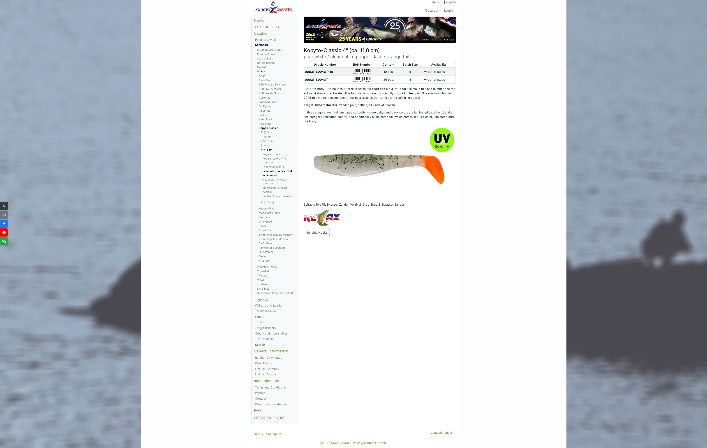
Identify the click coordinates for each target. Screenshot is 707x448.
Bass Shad (265, 80)
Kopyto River (267, 208)
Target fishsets (265, 328)
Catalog (260, 33)
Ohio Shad (265, 221)
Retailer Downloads (268, 357)
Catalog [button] (431, 10)
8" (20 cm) (267, 202)
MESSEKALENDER (270, 418)
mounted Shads (267, 266)
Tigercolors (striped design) (275, 189)
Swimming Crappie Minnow (276, 234)
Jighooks (261, 300)
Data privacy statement (271, 404)
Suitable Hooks (316, 232)
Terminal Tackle (266, 311)
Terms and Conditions (270, 387)
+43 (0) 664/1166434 (335, 443)
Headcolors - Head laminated (274, 181)
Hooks (259, 316)
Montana (264, 217)
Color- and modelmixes (271, 333)
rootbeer (262, 284)
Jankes (263, 115)
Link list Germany (267, 369)
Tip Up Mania (264, 339)
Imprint (260, 393)
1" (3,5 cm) (267, 132)
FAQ (257, 410)
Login (448, 10)
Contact (260, 398)
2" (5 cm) (266, 136)
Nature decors (266, 62)
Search (260, 344)
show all (265, 39)
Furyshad (264, 110)
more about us (266, 381)
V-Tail (260, 279)
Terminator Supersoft (272, 247)
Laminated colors (273, 166)
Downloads (263, 363)
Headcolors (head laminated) (275, 293)
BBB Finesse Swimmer (272, 84)
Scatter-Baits (265, 58)
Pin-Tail (261, 67)
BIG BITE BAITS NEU (270, 49)
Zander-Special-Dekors (277, 196)
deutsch (437, 2)
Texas (262, 256)
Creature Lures (266, 54)
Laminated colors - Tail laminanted (277, 173)
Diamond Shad (268, 102)
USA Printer (266, 251)
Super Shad (266, 230)
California (264, 97)
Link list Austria (265, 374)
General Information (271, 351)
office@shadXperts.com (369, 443)
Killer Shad (265, 119)
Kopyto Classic (268, 128)
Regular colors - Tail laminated (275, 160)
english (451, 2)
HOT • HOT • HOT (268, 27)
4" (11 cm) (267, 149)
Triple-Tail (263, 271)
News (259, 20)
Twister (261, 275)
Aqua (262, 75)
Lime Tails (263, 288)
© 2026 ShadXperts (268, 434)
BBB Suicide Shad (270, 93)
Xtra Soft (264, 260)
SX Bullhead (266, 243)
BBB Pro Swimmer (270, 88)
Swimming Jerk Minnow (273, 239)
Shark (262, 226)
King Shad (265, 123)
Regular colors (271, 154)
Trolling (260, 322)
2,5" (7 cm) (268, 141)
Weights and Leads (268, 305)
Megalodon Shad (269, 212)
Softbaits (261, 45)
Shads (261, 71)
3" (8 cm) (266, 145)
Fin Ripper (265, 106)
